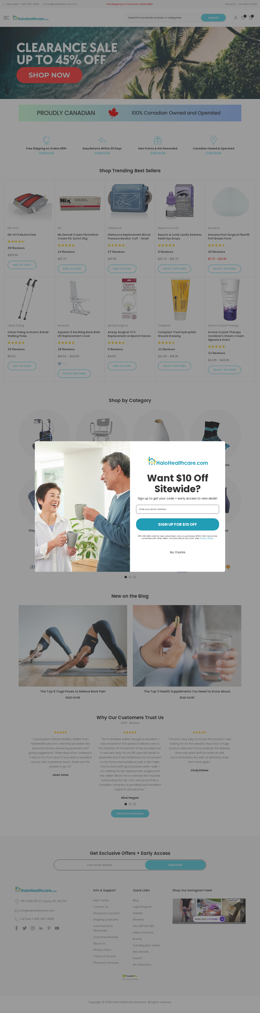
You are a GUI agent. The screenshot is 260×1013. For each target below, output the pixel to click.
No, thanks (177, 552)
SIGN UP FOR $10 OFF (177, 524)
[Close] (220, 445)
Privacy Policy (206, 538)
